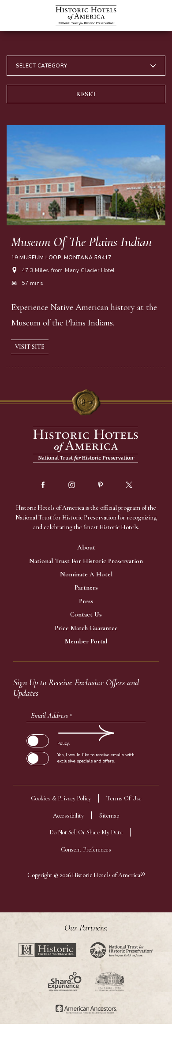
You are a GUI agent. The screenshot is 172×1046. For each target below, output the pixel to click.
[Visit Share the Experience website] (65, 981)
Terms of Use (124, 798)
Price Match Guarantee (86, 628)
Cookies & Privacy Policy (61, 798)
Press (86, 601)
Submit (37, 733)
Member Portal (86, 641)
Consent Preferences (86, 849)
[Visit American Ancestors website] (86, 1009)
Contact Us (86, 614)
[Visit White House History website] (109, 981)
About (86, 547)
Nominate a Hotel (86, 574)
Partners (86, 587)
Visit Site (30, 347)
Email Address (51, 715)
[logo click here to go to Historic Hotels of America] (86, 445)
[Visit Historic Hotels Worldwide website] (48, 950)
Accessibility (68, 815)
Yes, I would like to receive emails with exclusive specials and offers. (96, 758)
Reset (86, 94)
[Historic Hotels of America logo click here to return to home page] (86, 16)
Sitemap (109, 815)
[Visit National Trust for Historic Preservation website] (121, 950)
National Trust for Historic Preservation (86, 561)
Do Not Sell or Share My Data (86, 832)
